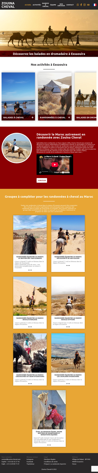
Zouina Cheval (8, 4)
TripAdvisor (30, 464)
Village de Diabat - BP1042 (81, 459)
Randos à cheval (45, 4)
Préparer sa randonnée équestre (55, 464)
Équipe (53, 5)
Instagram (30, 459)
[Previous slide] (3, 33)
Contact (70, 5)
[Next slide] (94, 33)
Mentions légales (50, 459)
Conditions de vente (51, 461)
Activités (37, 5)
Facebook (30, 461)
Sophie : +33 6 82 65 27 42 (11, 461)
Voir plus (42, 180)
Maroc (74, 464)
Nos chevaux (61, 4)
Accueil (28, 5)
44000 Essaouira (77, 461)
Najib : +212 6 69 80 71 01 (10, 464)
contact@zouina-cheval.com (11, 459)
